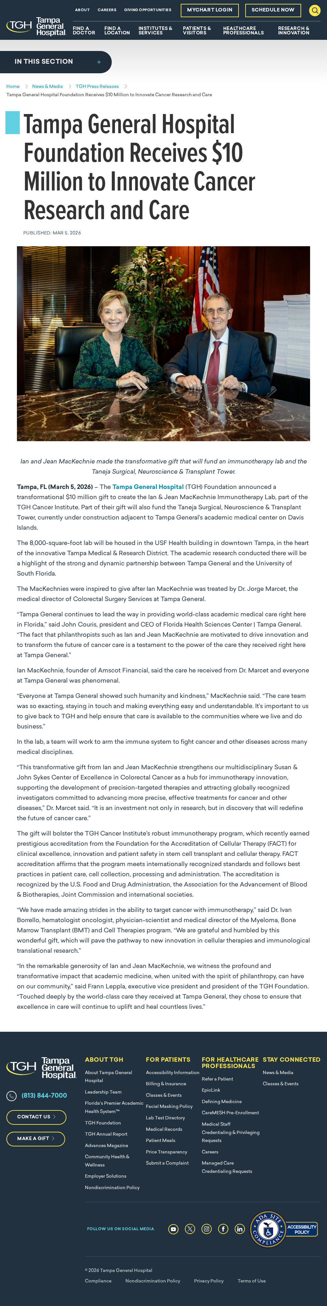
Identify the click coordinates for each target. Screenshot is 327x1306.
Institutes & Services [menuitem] (155, 31)
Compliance (98, 1281)
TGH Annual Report (106, 1134)
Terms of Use (252, 1281)
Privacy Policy (209, 1281)
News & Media (278, 1073)
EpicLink (211, 1090)
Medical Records (164, 1129)
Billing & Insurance (166, 1084)
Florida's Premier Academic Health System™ (114, 1107)
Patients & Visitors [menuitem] (197, 31)
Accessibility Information (173, 1073)
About (82, 10)
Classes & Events (164, 1095)
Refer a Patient (217, 1079)
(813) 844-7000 (44, 1096)
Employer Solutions (105, 1176)
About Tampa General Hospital (108, 1077)
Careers (107, 10)
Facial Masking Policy (169, 1106)
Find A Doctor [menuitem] (84, 31)
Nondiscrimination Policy (112, 1188)
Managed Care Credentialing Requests (227, 1167)
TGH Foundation (103, 1123)
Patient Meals (160, 1140)
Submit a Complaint (167, 1163)
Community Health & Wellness (107, 1161)
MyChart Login (209, 10)
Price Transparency (166, 1152)
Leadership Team (103, 1092)
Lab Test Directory (165, 1118)
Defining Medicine (222, 1102)
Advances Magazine (106, 1146)
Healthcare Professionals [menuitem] (243, 31)
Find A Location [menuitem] (117, 31)
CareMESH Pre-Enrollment (230, 1113)
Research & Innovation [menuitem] (294, 31)
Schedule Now (273, 10)
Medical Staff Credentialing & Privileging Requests (231, 1132)
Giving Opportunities (147, 10)
